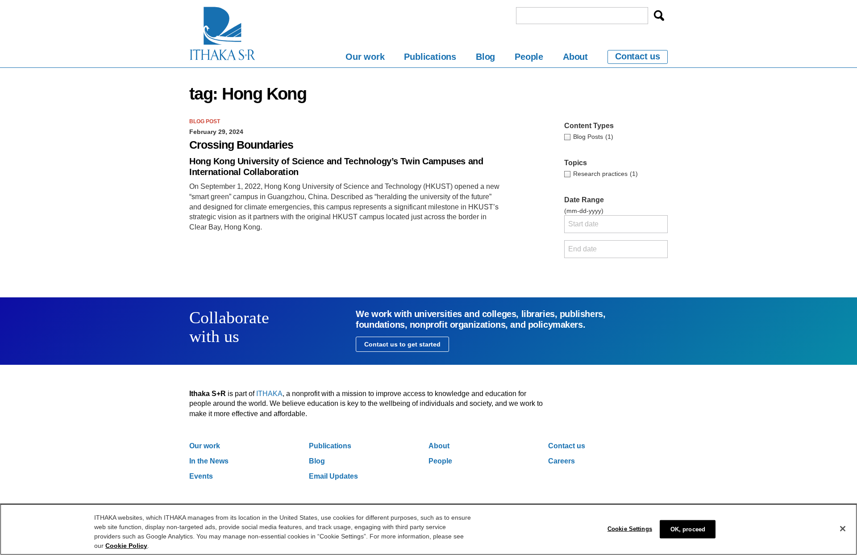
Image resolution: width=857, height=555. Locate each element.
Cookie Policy (126, 545)
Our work (364, 57)
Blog (485, 57)
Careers (561, 461)
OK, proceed (687, 529)
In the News (209, 461)
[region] (428, 529)
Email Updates (333, 476)
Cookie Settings (629, 529)
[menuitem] (365, 58)
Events (201, 476)
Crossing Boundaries (241, 145)
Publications (430, 57)
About (575, 57)
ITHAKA (269, 393)
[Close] (843, 528)
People (529, 57)
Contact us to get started (402, 344)
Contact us (637, 56)
